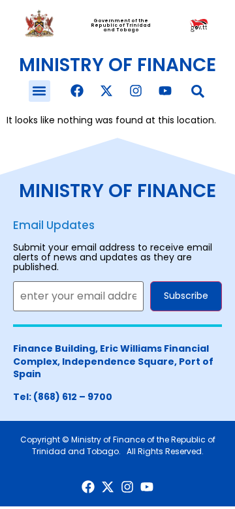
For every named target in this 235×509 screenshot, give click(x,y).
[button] (39, 91)
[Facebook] (77, 91)
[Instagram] (136, 91)
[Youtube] (165, 91)
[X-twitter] (106, 91)
